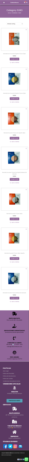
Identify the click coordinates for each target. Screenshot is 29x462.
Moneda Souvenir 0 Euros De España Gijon (14, 133)
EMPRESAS (14, 436)
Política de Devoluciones (9, 376)
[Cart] (24, 2)
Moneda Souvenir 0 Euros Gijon (14, 213)
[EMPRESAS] (14, 432)
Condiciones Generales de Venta (11, 381)
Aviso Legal (6, 371)
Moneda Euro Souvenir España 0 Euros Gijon (14, 53)
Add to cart (15, 59)
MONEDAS (14, 13)
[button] (4, 2)
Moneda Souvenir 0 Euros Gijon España (14, 253)
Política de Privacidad (8, 373)
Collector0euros (14, 2)
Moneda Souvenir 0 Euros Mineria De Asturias (14, 293)
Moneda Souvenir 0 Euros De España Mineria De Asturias (14, 173)
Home (9, 13)
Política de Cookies (8, 378)
